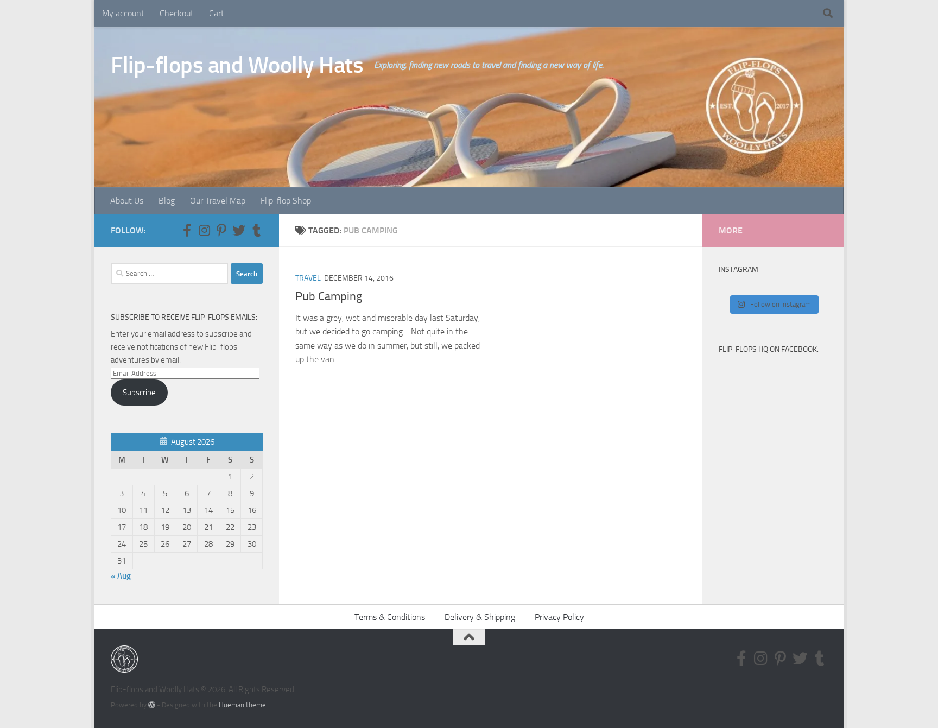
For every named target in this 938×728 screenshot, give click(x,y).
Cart (216, 13)
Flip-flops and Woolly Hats (237, 65)
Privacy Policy (559, 617)
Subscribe (139, 392)
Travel (308, 278)
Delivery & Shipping (480, 617)
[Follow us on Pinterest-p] (221, 230)
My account (123, 13)
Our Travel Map (217, 200)
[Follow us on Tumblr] (256, 230)
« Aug (121, 576)
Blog (167, 200)
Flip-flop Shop (286, 200)
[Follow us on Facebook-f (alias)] (186, 230)
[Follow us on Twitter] (238, 230)
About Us (126, 200)
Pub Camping (328, 296)
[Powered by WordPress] (151, 704)
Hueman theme (242, 705)
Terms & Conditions (389, 617)
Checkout (177, 13)
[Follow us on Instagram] (204, 230)
